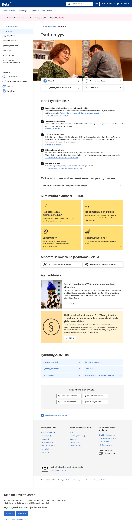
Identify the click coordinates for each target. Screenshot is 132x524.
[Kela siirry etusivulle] (6, 3)
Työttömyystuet (8, 55)
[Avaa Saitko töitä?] (31, 50)
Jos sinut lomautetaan (10, 41)
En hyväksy (22, 513)
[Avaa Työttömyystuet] (31, 55)
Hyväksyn (9, 513)
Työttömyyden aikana (10, 46)
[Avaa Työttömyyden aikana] (31, 46)
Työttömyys (7, 31)
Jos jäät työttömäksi (9, 36)
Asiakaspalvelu (12, 76)
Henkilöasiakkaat (12, 26)
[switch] (101, 453)
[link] (9, 11)
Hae (96, 4)
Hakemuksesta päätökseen (17, 81)
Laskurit (10, 86)
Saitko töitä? (7, 50)
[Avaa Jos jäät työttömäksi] (31, 36)
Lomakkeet (11, 91)
